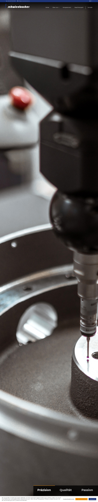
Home (47, 7)
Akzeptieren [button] (92, 499)
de (90, 1)
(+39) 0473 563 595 (11, 1)
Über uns (55, 7)
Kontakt (90, 7)
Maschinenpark (79, 7)
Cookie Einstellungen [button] (68, 499)
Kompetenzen (67, 7)
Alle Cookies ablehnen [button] (81, 499)
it (91, 1)
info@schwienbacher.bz (24, 1)
